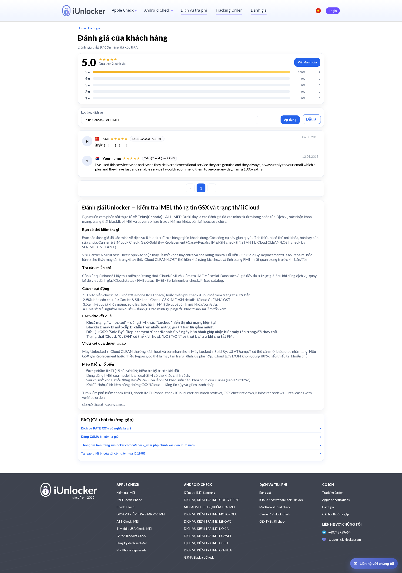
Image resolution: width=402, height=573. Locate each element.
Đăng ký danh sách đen (132, 543)
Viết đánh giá (307, 62)
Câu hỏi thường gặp (335, 514)
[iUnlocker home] (83, 10)
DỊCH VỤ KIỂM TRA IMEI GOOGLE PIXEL (212, 500)
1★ (87, 98)
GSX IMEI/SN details (178, 299)
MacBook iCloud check (274, 507)
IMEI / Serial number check (177, 280)
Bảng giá (265, 492)
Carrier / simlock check (274, 514)
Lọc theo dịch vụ (92, 112)
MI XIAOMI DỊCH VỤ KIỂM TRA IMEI (209, 507)
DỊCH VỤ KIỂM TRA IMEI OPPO (206, 543)
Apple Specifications (336, 500)
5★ (87, 72)
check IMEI (112, 295)
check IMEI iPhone (149, 392)
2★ (87, 91)
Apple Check (123, 10)
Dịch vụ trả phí (194, 10)
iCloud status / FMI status (133, 280)
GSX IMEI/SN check (272, 521)
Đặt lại (311, 119)
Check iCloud (125, 507)
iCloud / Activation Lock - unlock (281, 500)
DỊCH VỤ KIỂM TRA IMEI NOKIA (206, 528)
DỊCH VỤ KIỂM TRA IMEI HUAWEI (207, 536)
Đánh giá (259, 10)
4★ (87, 78)
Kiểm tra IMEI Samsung (199, 492)
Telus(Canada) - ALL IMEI (147, 139)
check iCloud (199, 295)
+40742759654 (339, 532)
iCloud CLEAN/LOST (214, 299)
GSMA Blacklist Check (131, 536)
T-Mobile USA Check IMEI (134, 528)
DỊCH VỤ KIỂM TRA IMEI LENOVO (207, 521)
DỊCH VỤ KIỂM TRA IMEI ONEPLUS (208, 550)
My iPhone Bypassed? (131, 550)
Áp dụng (290, 119)
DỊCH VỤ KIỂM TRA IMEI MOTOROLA (210, 514)
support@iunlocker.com (344, 539)
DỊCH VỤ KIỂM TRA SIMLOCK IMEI (141, 514)
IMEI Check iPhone (129, 500)
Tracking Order (229, 10)
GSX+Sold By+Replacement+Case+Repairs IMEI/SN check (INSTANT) (198, 242)
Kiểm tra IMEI (126, 492)
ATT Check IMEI (128, 521)
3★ (87, 85)
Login (333, 11)
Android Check (157, 10)
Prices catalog (211, 280)
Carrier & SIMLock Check (118, 242)
